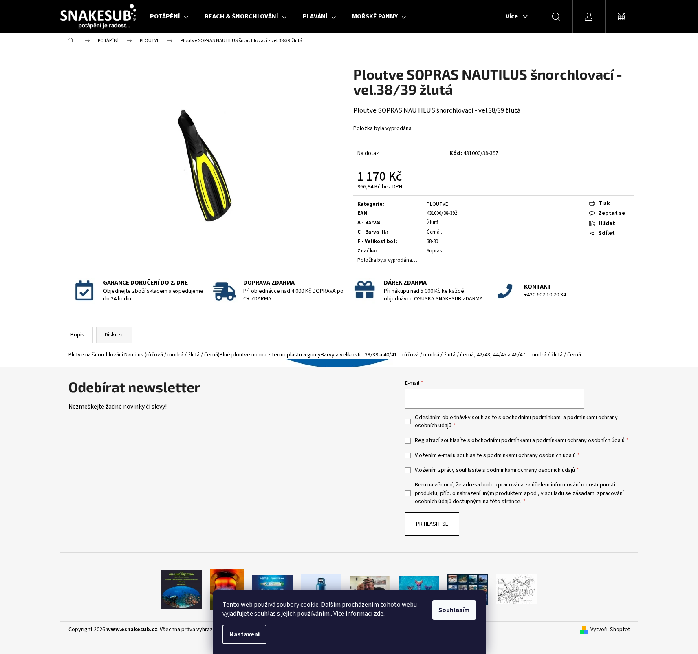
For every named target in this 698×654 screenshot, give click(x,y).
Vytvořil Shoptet (610, 630)
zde (378, 613)
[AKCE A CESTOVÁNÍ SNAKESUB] (467, 589)
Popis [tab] (77, 335)
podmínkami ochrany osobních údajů (580, 440)
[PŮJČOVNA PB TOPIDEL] (227, 589)
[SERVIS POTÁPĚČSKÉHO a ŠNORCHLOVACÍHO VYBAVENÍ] (516, 589)
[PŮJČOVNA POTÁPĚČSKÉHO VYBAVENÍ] (181, 589)
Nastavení (244, 634)
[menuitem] (169, 16)
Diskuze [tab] (114, 335)
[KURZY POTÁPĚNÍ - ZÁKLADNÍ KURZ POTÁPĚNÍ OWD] (370, 589)
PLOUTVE (437, 204)
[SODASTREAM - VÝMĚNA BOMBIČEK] (272, 589)
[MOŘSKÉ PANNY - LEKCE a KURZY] (419, 589)
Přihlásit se (432, 524)
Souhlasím (454, 609)
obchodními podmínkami (532, 417)
